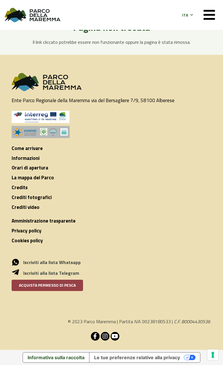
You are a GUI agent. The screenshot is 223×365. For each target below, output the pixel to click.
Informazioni (25, 158)
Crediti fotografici (32, 197)
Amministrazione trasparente (43, 221)
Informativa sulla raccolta (56, 357)
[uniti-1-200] (111, 132)
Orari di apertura (30, 167)
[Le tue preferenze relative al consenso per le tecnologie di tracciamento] (212, 354)
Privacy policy (27, 230)
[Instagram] (105, 336)
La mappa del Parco (33, 177)
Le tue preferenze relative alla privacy (137, 357)
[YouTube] (115, 336)
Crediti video (25, 207)
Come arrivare (27, 148)
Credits (20, 187)
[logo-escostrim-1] (41, 117)
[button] (187, 15)
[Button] (209, 15)
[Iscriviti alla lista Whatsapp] (19, 262)
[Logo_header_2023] (32, 15)
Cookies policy (27, 240)
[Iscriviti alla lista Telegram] (19, 273)
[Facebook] (95, 336)
